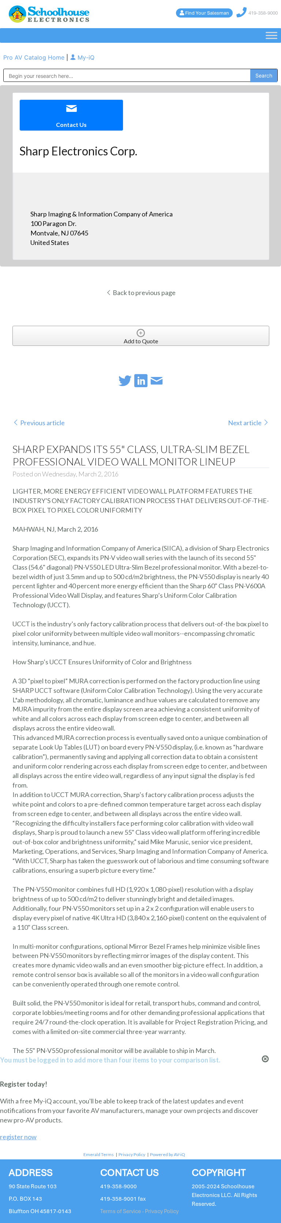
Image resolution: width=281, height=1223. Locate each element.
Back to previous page (144, 292)
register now (18, 1137)
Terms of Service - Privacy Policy (139, 1211)
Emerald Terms (98, 1154)
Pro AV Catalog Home (34, 57)
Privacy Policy (132, 1154)
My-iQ (85, 57)
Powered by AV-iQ (167, 1154)
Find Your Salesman (207, 13)
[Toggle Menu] (271, 35)
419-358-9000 (263, 13)
